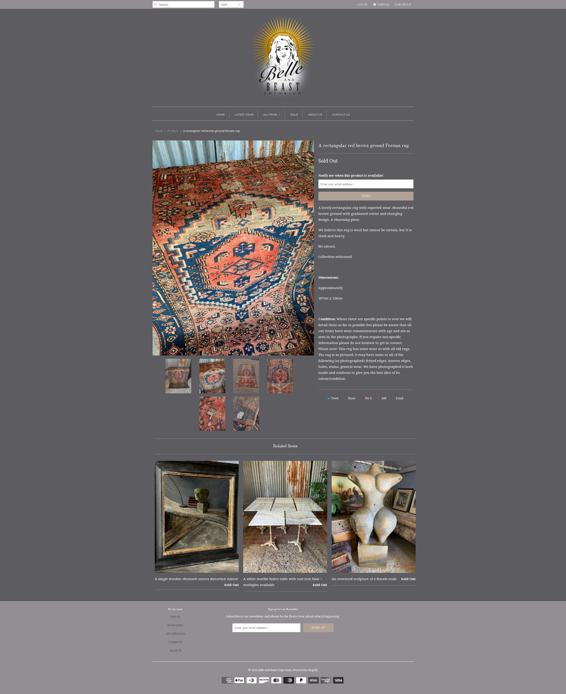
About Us (315, 114)
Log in (362, 4)
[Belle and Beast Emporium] (283, 58)
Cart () (383, 4)
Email (399, 398)
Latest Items (244, 114)
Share (351, 398)
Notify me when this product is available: (351, 175)
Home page (175, 625)
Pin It (368, 398)
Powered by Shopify (305, 670)
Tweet (334, 398)
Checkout (403, 4)
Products (172, 130)
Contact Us (341, 114)
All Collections (175, 633)
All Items (270, 114)
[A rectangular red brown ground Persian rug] (233, 248)
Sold (294, 114)
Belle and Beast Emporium (274, 670)
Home (220, 114)
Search (175, 616)
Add (383, 398)
